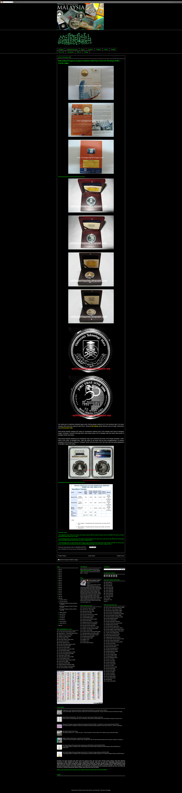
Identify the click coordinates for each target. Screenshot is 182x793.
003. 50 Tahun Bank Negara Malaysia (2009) (113, 610)
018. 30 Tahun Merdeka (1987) (63, 658)
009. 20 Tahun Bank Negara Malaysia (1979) (66, 644)
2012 (59, 594)
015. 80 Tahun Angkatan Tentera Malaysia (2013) (114, 629)
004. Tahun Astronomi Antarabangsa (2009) (112, 612)
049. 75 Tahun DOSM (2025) (110, 681)
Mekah (106, 49)
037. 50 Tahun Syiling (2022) (110, 663)
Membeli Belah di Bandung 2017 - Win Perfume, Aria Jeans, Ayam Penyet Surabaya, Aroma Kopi (83, 717)
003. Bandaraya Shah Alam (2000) (87, 611)
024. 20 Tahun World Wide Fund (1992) (65, 667)
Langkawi (90, 49)
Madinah (98, 49)
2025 (59, 571)
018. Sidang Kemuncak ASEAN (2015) (112, 634)
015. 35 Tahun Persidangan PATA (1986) (65, 653)
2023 (59, 575)
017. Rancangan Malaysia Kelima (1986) (65, 656)
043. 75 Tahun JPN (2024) (109, 673)
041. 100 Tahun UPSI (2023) (109, 670)
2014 (59, 591)
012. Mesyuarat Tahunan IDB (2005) (87, 625)
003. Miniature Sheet (108, 584)
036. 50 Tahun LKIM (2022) (109, 662)
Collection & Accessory (72, 49)
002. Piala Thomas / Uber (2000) (87, 609)
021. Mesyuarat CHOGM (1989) (63, 663)
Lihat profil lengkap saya (85, 602)
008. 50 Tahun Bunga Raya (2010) (111, 618)
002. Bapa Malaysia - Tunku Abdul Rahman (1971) (67, 633)
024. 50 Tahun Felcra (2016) (109, 643)
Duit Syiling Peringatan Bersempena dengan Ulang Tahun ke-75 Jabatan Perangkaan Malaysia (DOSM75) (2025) (86, 752)
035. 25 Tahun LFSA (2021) (109, 660)
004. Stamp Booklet (108, 585)
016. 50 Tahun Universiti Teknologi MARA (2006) (76, 549)
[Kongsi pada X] (92, 547)
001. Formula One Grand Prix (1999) (87, 608)
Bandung (61, 49)
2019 (59, 582)
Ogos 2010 (62, 614)
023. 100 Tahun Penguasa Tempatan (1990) (66, 666)
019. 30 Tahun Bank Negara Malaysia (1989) (66, 659)
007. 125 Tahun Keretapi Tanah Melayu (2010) (113, 616)
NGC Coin (61, 52)
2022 (59, 576)
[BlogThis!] (91, 547)
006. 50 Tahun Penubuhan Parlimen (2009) (112, 615)
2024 (59, 573)
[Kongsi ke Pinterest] (95, 547)
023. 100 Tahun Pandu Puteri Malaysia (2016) (113, 641)
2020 (59, 580)
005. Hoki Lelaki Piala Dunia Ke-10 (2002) (88, 614)
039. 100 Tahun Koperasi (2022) (110, 667)
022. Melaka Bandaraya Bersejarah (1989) (65, 664)
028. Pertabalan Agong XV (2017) (111, 649)
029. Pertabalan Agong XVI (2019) (111, 651)
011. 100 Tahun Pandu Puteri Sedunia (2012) (113, 623)
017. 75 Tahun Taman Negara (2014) (111, 632)
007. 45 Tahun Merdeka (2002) (86, 617)
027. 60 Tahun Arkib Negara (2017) (111, 648)
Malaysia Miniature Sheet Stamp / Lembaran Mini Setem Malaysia (76, 738)
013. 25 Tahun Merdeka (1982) (63, 650)
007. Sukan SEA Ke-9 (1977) (63, 641)
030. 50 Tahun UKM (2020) (109, 652)
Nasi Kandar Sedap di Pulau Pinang (70, 731)
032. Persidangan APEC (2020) (110, 656)
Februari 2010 (62, 621)
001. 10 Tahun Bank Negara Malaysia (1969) (66, 631)
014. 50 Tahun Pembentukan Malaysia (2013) (113, 627)
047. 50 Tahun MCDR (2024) (109, 677)
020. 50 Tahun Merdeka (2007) (86, 637)
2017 (59, 585)
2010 (59, 598)
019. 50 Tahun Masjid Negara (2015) (111, 635)
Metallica (113, 49)
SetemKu (106, 601)
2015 (59, 589)
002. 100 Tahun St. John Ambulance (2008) (113, 609)
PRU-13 (79, 52)
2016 (59, 587)
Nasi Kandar (70, 52)
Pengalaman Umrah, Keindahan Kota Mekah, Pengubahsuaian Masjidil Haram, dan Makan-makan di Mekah (85, 710)
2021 (59, 578)
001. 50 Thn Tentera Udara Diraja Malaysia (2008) (114, 607)
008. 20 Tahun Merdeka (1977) (63, 642)
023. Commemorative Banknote (86, 642)
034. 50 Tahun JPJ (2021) (109, 659)
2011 (59, 596)
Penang (86, 52)
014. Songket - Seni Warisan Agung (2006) (89, 628)
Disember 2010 (63, 599)
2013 (59, 592)
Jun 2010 (62, 617)
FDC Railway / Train (108, 599)
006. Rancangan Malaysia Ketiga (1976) (65, 639)
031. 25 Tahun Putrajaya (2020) (110, 654)
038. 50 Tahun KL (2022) (109, 665)
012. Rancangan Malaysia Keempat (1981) (65, 649)
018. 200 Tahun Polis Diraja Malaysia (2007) (89, 634)
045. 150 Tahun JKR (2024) (109, 674)
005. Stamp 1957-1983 (108, 587)
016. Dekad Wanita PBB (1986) (63, 655)
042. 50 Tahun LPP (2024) (109, 671)
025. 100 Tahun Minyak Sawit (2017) (111, 645)
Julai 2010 (62, 616)
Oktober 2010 (62, 612)
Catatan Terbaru (62, 555)
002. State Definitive (108, 582)
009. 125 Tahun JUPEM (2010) (110, 620)
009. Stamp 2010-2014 (108, 593)
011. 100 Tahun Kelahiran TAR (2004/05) (88, 623)
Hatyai (82, 49)
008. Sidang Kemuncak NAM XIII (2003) (88, 619)
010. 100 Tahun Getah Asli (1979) (64, 645)
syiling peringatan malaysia (94, 580)
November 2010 (63, 601)
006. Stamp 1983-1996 (108, 588)
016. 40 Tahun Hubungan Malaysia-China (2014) (113, 631)
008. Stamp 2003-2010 (108, 591)
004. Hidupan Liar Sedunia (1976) (64, 636)
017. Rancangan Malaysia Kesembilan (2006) (89, 633)
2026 (59, 569)
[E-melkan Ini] (90, 547)
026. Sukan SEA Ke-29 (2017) (110, 646)
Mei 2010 (62, 619)
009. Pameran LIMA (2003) (85, 620)
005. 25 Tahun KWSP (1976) (63, 638)
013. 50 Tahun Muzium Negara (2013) (111, 626)
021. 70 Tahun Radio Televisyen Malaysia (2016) (114, 638)
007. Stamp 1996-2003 (108, 590)
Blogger (108, 790)
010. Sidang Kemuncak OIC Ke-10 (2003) (88, 622)
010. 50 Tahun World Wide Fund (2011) (112, 621)
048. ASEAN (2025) (108, 679)
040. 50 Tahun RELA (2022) (109, 668)
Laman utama (91, 555)
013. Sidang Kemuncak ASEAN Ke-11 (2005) (89, 627)
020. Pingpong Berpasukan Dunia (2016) (112, 637)
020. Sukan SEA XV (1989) (62, 661)
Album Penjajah (107, 598)
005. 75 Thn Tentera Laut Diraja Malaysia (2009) (114, 613)
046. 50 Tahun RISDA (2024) (110, 676)
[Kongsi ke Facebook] (94, 547)
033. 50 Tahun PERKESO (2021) (110, 657)
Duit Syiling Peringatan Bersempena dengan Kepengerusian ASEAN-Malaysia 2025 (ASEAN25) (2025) (84, 745)
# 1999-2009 (63, 549)
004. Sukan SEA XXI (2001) (86, 612)
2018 (59, 583)
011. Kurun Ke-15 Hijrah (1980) (63, 647)
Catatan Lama (120, 555)
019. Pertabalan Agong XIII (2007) (87, 636)
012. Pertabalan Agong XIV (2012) (111, 624)
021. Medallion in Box (84, 639)
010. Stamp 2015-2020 (108, 594)
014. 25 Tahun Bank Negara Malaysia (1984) (66, 652)
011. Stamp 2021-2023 (108, 596)
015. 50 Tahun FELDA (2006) (86, 630)
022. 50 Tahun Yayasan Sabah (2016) (111, 640)
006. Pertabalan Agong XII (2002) (87, 616)
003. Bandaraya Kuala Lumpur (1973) (64, 634)
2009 (59, 625)
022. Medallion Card (84, 641)
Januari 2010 (62, 623)
